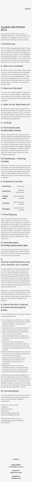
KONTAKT (16, 459)
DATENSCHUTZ (16, 478)
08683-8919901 (16, 465)
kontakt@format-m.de (16, 467)
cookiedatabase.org (7, 420)
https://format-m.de (17, 48)
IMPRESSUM (16, 476)
